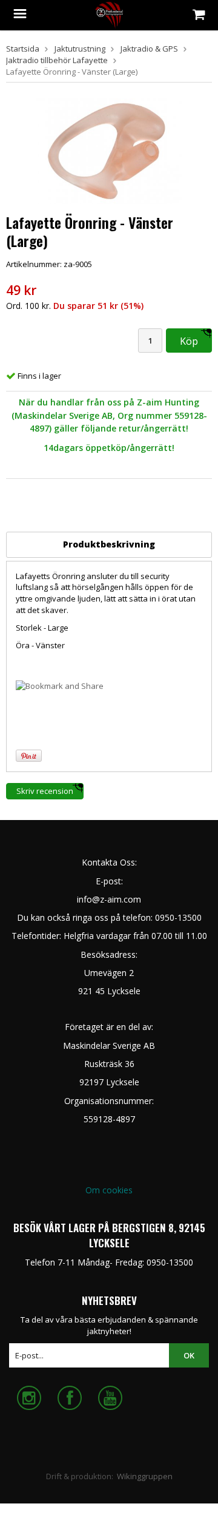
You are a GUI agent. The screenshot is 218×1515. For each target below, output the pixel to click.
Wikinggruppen (145, 1476)
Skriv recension (44, 790)
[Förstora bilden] (109, 149)
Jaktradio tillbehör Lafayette (57, 60)
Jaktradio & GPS (149, 48)
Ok (188, 1355)
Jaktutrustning (79, 48)
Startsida (22, 48)
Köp (189, 341)
